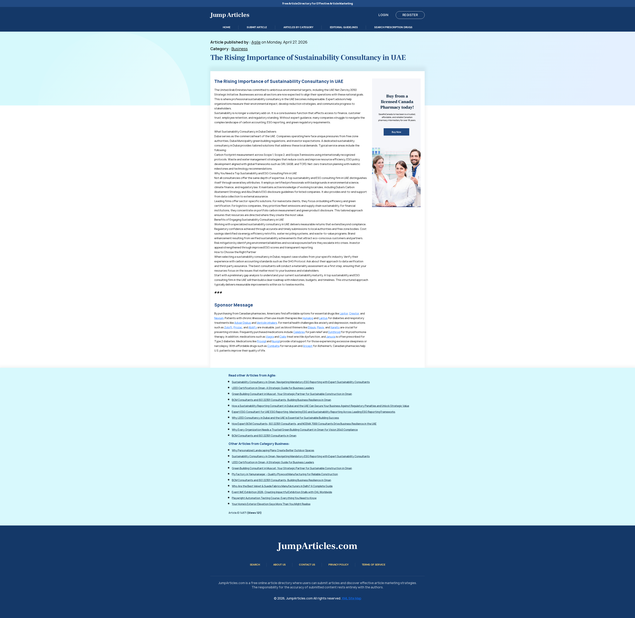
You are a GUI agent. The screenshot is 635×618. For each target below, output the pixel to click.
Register (410, 15)
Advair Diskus (242, 323)
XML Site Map (351, 598)
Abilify (253, 327)
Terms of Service (373, 564)
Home (226, 27)
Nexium (219, 318)
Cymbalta (273, 346)
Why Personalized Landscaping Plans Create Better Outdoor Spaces (273, 450)
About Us (279, 564)
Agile (256, 42)
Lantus (323, 318)
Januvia (330, 336)
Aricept (308, 346)
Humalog (307, 318)
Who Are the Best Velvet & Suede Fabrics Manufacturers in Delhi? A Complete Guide (282, 486)
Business (239, 48)
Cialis (282, 336)
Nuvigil (276, 341)
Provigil (261, 341)
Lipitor (344, 313)
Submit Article (257, 27)
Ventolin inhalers (267, 323)
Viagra (270, 336)
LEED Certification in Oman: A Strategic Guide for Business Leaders (273, 388)
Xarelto (335, 327)
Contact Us (307, 564)
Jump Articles (229, 15)
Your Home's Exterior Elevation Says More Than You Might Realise (271, 504)
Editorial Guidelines (344, 27)
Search (255, 564)
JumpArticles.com (317, 546)
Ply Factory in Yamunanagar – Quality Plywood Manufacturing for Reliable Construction (285, 474)
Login (383, 15)
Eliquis (312, 327)
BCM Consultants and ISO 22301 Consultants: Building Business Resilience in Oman (281, 400)
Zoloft (228, 327)
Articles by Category (298, 27)
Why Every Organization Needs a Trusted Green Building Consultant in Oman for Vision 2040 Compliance (295, 429)
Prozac (237, 327)
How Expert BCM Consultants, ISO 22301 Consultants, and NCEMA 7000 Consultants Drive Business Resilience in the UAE (304, 424)
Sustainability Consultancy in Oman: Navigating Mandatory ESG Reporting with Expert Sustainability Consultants (301, 382)
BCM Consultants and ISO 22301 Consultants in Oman (264, 435)
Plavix (320, 327)
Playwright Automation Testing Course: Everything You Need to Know (274, 498)
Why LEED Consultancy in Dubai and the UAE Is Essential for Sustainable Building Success (285, 418)
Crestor (354, 313)
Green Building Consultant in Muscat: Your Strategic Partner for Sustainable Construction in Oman (292, 394)
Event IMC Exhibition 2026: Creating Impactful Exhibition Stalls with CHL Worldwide (282, 492)
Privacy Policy (338, 564)
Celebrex (299, 332)
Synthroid (334, 332)
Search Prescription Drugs (393, 27)
